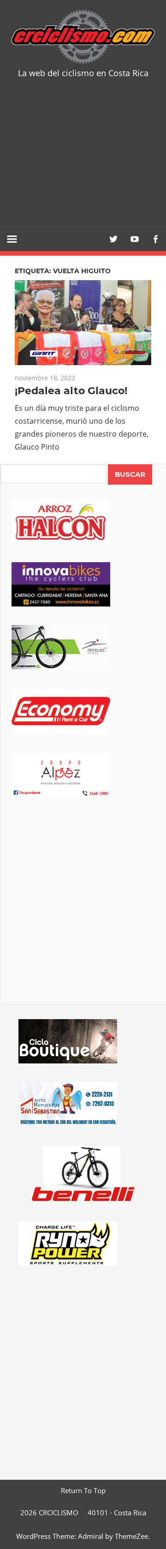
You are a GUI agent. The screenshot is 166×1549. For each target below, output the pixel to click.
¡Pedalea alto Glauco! (71, 390)
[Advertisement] (83, 159)
